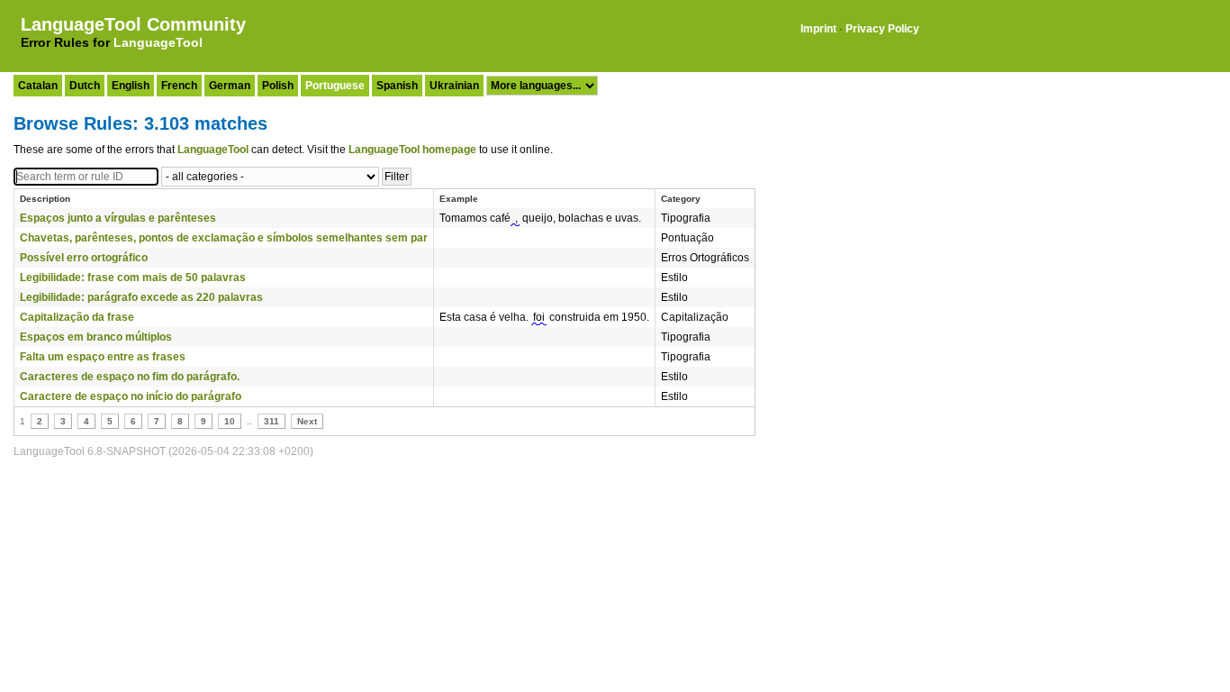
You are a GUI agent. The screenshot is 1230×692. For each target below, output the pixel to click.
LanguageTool (158, 42)
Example (458, 199)
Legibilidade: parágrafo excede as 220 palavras (141, 297)
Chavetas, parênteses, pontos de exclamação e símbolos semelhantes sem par (224, 238)
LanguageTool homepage (412, 149)
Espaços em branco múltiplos (96, 337)
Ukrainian (454, 85)
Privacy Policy (882, 29)
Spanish (397, 85)
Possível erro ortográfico (84, 257)
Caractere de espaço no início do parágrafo (130, 396)
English (130, 85)
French (179, 85)
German (229, 85)
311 (271, 421)
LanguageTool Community (133, 24)
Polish (278, 85)
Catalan (38, 85)
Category (681, 199)
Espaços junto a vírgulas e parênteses (118, 218)
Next (307, 421)
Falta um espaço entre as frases (102, 357)
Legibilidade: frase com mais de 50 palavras (133, 277)
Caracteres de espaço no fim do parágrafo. (130, 376)
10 (229, 421)
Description (45, 199)
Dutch (84, 85)
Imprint (818, 29)
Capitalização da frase (77, 317)
